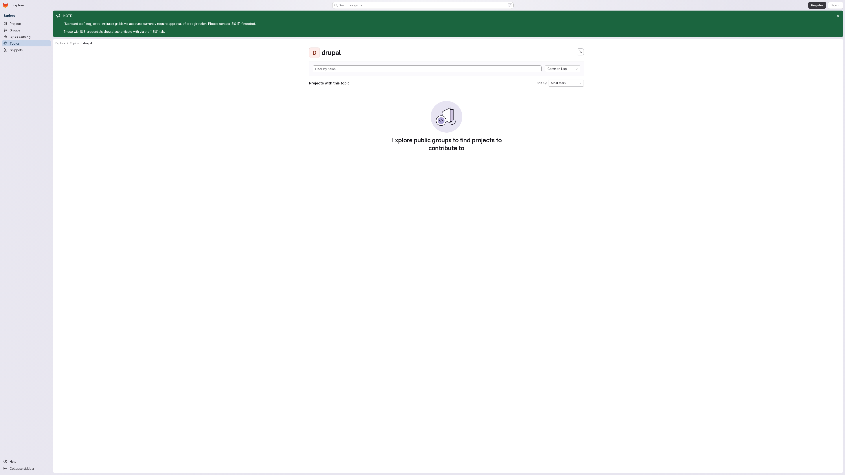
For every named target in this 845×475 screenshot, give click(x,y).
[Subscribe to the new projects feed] (580, 51)
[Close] (838, 15)
